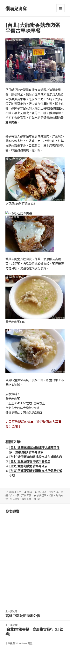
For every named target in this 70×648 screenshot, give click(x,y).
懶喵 (29, 492)
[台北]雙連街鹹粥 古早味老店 (28, 466)
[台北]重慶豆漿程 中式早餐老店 (29, 461)
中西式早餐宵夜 (23, 495)
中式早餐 (14, 499)
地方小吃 (42, 492)
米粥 (51, 495)
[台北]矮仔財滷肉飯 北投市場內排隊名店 (35, 457)
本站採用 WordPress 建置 (18, 643)
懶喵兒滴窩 (16, 8)
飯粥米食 (26, 499)
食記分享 (54, 492)
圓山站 (36, 499)
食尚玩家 (41, 495)
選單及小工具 (60, 8)
